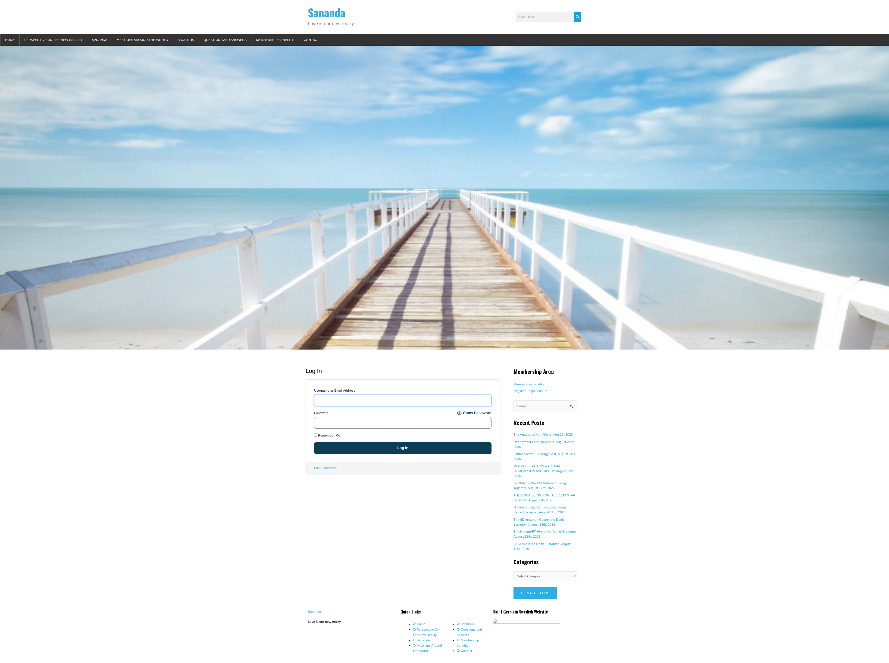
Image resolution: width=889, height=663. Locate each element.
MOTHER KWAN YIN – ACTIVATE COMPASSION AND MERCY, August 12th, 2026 (544, 471)
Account (541, 391)
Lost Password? (326, 468)
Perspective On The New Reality (53, 40)
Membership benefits (528, 384)
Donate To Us (535, 593)
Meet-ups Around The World (142, 40)
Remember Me (328, 435)
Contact (311, 40)
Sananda (326, 12)
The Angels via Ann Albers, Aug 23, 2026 (543, 434)
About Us (186, 40)
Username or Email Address (334, 390)
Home (10, 40)
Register (519, 391)
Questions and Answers (225, 40)
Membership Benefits (275, 40)
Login (531, 391)
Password (321, 413)
